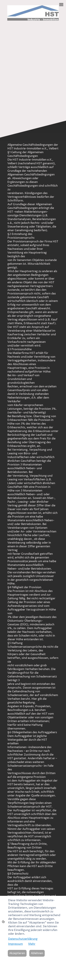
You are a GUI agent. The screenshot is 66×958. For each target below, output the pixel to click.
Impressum (15, 944)
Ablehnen (37, 953)
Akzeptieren (17, 953)
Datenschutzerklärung (23, 939)
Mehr (31, 944)
